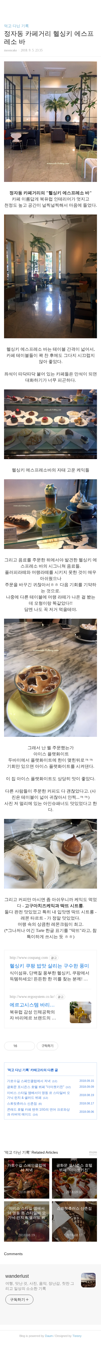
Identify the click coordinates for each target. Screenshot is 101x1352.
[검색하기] (94, 6)
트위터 (63, 1132)
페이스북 (38, 1132)
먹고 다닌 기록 (16, 26)
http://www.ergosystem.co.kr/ (32, 997)
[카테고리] (6, 6)
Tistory (77, 1335)
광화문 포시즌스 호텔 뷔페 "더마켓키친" (35, 1087)
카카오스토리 (50, 1132)
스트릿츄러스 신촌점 (22, 1103)
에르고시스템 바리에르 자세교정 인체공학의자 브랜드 (33, 1005)
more (93, 1152)
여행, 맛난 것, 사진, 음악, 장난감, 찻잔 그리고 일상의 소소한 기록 (39, 1286)
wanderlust (17, 1276)
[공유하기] (22, 1046)
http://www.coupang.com (29, 958)
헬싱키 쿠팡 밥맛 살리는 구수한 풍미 (49, 966)
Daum (49, 1335)
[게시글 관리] (29, 1046)
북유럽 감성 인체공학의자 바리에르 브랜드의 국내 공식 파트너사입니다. (33, 1015)
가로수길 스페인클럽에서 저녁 (29, 1081)
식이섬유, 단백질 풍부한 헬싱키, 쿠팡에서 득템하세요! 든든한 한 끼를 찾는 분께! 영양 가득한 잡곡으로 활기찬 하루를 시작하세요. (49, 976)
